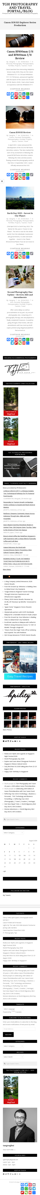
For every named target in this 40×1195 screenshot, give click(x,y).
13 (19, 855)
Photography (17, 64)
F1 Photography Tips (10, 933)
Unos (18, 1182)
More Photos (7, 730)
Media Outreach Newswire (20, 577)
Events (11, 137)
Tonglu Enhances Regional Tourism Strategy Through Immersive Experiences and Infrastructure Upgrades (19, 594)
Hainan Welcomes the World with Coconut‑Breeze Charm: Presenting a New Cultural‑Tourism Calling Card (17, 549)
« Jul (4, 871)
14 (24, 855)
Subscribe (8, 1035)
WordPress (28, 1182)
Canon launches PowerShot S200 (14, 930)
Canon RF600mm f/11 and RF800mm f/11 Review (20, 55)
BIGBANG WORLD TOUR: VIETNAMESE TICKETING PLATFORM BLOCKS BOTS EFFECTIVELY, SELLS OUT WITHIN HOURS (17, 561)
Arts (11, 302)
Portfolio (11, 66)
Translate (18, 1012)
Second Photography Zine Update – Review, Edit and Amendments (20, 294)
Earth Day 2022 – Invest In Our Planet (20, 214)
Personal (9, 64)
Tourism (24, 66)
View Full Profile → (9, 1150)
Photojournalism (28, 64)
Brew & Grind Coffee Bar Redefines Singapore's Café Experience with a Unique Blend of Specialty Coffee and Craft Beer (19, 538)
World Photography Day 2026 (14, 759)
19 (15, 859)
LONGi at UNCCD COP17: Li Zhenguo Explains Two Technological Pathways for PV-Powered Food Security (18, 493)
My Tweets (7, 895)
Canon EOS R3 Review (20, 132)
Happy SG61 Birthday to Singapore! (16, 772)
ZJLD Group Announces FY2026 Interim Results (20, 635)
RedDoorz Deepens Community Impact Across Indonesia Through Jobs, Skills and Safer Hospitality (19, 516)
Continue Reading (20, 89)
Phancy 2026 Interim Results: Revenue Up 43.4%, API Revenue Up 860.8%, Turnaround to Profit (20, 601)
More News (7, 569)
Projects (17, 66)
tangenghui (8, 1145)
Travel (30, 66)
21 (24, 859)
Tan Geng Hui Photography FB (20, 879)
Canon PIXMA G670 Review (12, 923)
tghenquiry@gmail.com (10, 1160)
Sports (14, 141)
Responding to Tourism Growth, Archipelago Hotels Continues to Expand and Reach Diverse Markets (19, 504)
